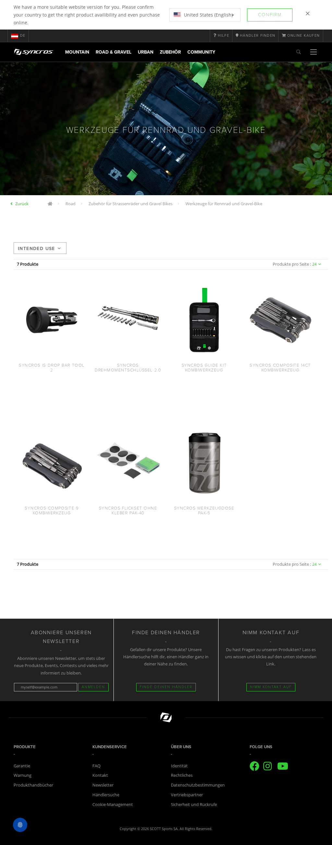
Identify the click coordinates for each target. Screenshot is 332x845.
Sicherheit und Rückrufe (194, 804)
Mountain (77, 52)
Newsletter (102, 785)
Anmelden (93, 687)
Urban (145, 52)
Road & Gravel (113, 52)
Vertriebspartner (187, 795)
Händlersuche (105, 795)
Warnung (22, 775)
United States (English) (208, 15)
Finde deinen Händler (166, 687)
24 (314, 264)
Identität (179, 766)
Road (70, 204)
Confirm (270, 15)
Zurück (22, 204)
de (22, 35)
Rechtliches (182, 775)
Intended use (36, 248)
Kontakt (100, 775)
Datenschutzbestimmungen (198, 785)
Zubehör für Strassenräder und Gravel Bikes (130, 204)
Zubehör (170, 52)
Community (201, 52)
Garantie (22, 766)
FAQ (96, 766)
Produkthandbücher (33, 785)
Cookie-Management (112, 804)
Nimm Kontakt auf (271, 687)
